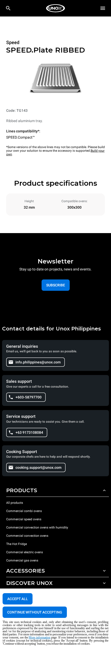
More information (39, 637)
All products (14, 503)
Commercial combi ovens (24, 511)
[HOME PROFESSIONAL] (55, 8)
